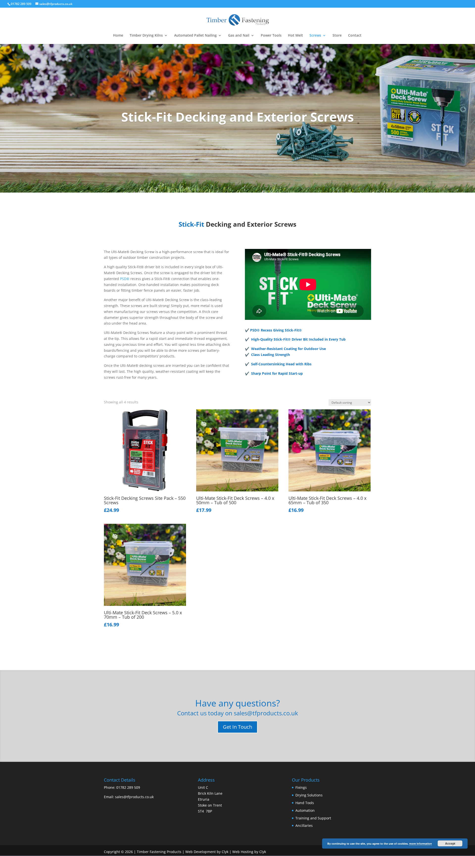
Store (337, 36)
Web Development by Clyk (206, 851)
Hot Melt (295, 36)
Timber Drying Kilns (146, 36)
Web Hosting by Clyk (249, 851)
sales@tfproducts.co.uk (134, 796)
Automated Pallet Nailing (195, 36)
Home (118, 36)
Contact (354, 36)
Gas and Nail (238, 36)
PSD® (124, 278)
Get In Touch (237, 727)
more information (420, 843)
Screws (315, 36)
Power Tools (271, 36)
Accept (450, 843)
